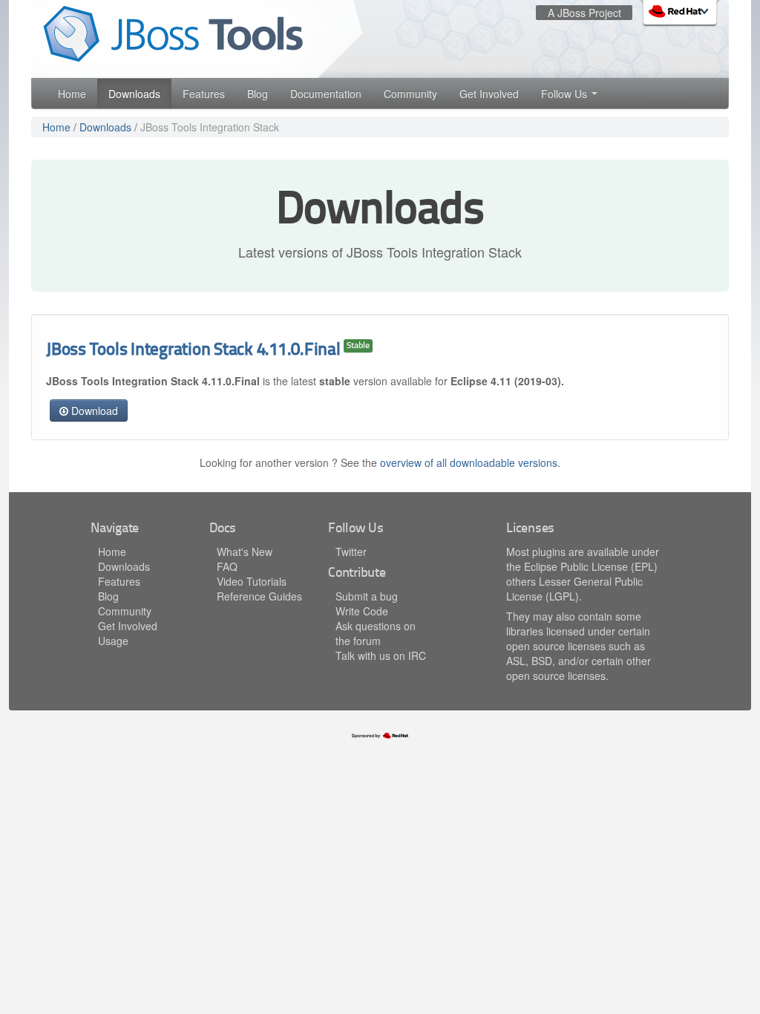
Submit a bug (366, 596)
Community (410, 93)
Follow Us (565, 93)
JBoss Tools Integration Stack (209, 127)
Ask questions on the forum (375, 633)
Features (204, 93)
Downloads (134, 93)
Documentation (325, 93)
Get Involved (489, 93)
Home (72, 93)
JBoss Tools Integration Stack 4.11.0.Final (193, 350)
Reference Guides (259, 596)
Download (93, 410)
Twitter (351, 551)
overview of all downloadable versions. (470, 462)
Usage (113, 640)
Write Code (361, 611)
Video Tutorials (251, 581)
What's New (244, 551)
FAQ (227, 566)
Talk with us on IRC (380, 655)
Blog (257, 93)
